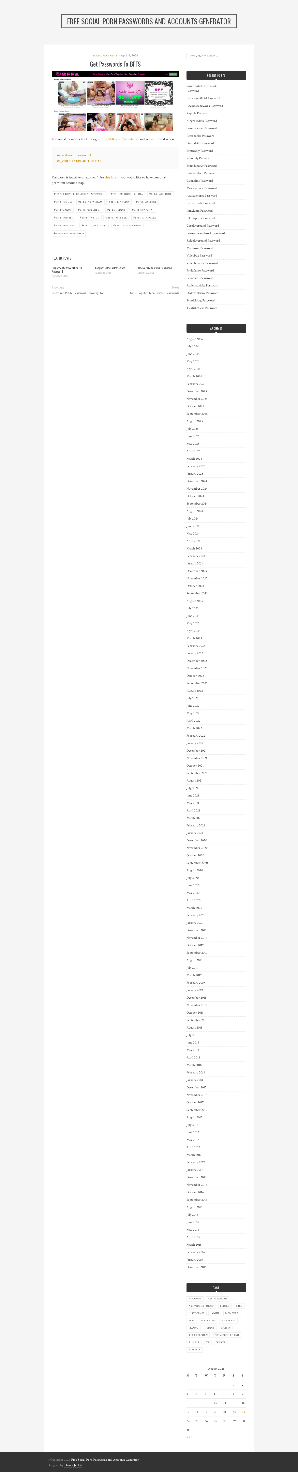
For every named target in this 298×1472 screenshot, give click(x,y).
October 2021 (195, 766)
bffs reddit (116, 209)
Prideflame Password (200, 270)
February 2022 (196, 736)
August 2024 (195, 511)
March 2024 (194, 548)
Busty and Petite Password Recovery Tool (78, 293)
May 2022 (193, 713)
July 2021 (192, 788)
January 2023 (195, 653)
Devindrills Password (200, 143)
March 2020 (194, 908)
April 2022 (193, 721)
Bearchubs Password (200, 278)
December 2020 (197, 840)
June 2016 (193, 1222)
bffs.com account (127, 225)
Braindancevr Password (202, 166)
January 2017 (195, 1170)
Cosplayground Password (203, 226)
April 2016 (193, 1237)
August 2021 (195, 780)
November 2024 (197, 489)
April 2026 (193, 369)
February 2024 (196, 556)
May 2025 (193, 444)
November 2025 (197, 399)
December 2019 (197, 930)
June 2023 (193, 616)
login (215, 1313)
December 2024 (197, 481)
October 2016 (195, 1192)
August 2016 (195, 1207)
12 (206, 1403)
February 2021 (196, 825)
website (195, 1349)
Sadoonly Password (199, 158)
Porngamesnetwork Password (206, 233)
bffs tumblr (64, 217)
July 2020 (193, 878)
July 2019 (192, 968)
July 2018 (192, 1035)
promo (193, 1327)
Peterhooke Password (200, 136)
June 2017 (193, 1132)
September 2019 (197, 953)
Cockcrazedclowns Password (155, 268)
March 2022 (194, 728)
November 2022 (197, 668)
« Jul (189, 1437)
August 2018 (195, 1028)
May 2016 (193, 1230)
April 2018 (193, 1057)
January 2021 (195, 833)
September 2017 (197, 1110)
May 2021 (193, 803)
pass (192, 1320)
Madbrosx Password (200, 248)
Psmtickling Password (201, 300)
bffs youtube (64, 225)
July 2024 (193, 518)
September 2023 (197, 593)
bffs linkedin (119, 201)
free (239, 1306)
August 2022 (195, 691)
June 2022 (193, 706)
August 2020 (195, 870)
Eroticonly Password (200, 151)
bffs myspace (146, 201)
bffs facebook (160, 193)
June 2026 (193, 354)
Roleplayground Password (203, 241)
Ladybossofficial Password (110, 268)
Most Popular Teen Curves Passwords (154, 293)
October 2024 (195, 496)
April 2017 (193, 1147)
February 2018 (196, 1072)
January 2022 (195, 743)
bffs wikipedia (144, 217)
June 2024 (193, 526)
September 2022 (197, 683)
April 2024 (193, 541)
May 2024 (193, 533)
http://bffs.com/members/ (120, 139)
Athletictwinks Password (202, 285)
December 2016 (197, 1177)
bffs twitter (116, 217)
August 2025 (195, 421)
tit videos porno (226, 1335)
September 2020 (197, 863)
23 (243, 1412)
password (208, 1320)
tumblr (194, 1342)
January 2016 (195, 1260)
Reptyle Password (198, 113)
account (195, 1298)
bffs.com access (94, 225)
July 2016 (192, 1215)
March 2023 (194, 638)
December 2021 (197, 751)
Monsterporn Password (202, 188)
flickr (225, 1306)
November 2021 (197, 758)
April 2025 (193, 451)
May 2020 (193, 893)
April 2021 (193, 810)
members (231, 1313)
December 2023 (197, 571)
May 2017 (193, 1140)
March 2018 (194, 1065)
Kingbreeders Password (202, 121)
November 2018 (197, 1005)
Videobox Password (199, 255)
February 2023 (196, 646)
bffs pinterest (89, 209)
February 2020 (196, 915)
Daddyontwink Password (203, 293)
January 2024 (195, 563)
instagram (196, 1313)
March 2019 (194, 975)
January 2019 (195, 990)
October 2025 (195, 406)
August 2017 (195, 1117)
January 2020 (195, 923)
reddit (210, 1327)
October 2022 (195, 676)
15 (234, 1403)
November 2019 (197, 938)
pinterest (228, 1320)
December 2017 (197, 1087)
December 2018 (197, 998)
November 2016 (197, 1185)
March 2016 (194, 1245)
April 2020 (193, 900)
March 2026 (194, 376)
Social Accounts (105, 55)
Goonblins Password (200, 181)
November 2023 (197, 578)
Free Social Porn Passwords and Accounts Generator (105, 1460)
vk (208, 1342)
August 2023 (195, 601)
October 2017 (195, 1102)
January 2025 (195, 474)
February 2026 (196, 384)
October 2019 (195, 945)
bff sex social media (127, 193)
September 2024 (197, 504)
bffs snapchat (143, 209)
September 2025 (197, 414)
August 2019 (195, 960)
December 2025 (197, 391)
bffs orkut (63, 209)
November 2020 (197, 848)
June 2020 (193, 885)
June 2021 (193, 795)
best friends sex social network (79, 193)
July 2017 (192, 1125)
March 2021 (194, 818)
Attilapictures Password (202, 196)
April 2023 (193, 631)
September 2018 (197, 1020)
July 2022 (193, 698)
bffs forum (63, 201)
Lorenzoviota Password (202, 128)
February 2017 (196, 1162)
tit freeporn (198, 1335)
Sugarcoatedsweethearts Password (67, 270)
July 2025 (193, 429)
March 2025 (194, 459)
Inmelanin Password (200, 211)
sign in (226, 1327)
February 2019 (196, 983)
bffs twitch (89, 217)
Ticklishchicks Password (202, 308)
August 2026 (195, 339)
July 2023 (192, 608)
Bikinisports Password (201, 218)
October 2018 (195, 1013)
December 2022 (197, 661)
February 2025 (196, 466)
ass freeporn (217, 1298)
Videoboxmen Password (202, 263)
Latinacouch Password (201, 203)
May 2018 (193, 1050)
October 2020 (195, 855)
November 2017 (197, 1095)
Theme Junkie (73, 1465)
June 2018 (193, 1042)
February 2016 (196, 1252)
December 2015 (197, 1267)
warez (221, 1342)
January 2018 (195, 1080)
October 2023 (195, 586)
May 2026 (193, 361)
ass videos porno (201, 1306)
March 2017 (194, 1155)
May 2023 (193, 623)
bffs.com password (69, 233)
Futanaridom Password (202, 173)
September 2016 (197, 1200)
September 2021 (197, 773)
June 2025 (193, 436)
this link (111, 177)
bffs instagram (90, 201)
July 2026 (193, 346)
